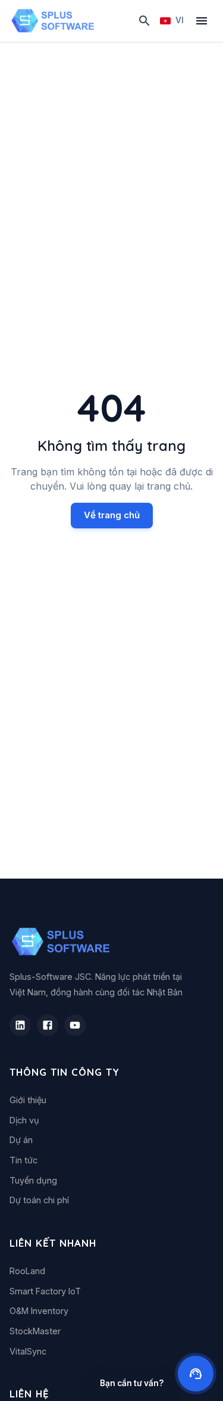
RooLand (27, 1271)
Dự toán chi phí (39, 1200)
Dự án (21, 1140)
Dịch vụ (24, 1120)
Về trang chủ (112, 515)
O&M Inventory (39, 1311)
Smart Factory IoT (45, 1291)
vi (179, 20)
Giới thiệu (28, 1100)
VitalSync (28, 1351)
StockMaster (35, 1331)
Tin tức (23, 1160)
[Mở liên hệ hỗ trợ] (195, 1373)
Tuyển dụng (33, 1180)
